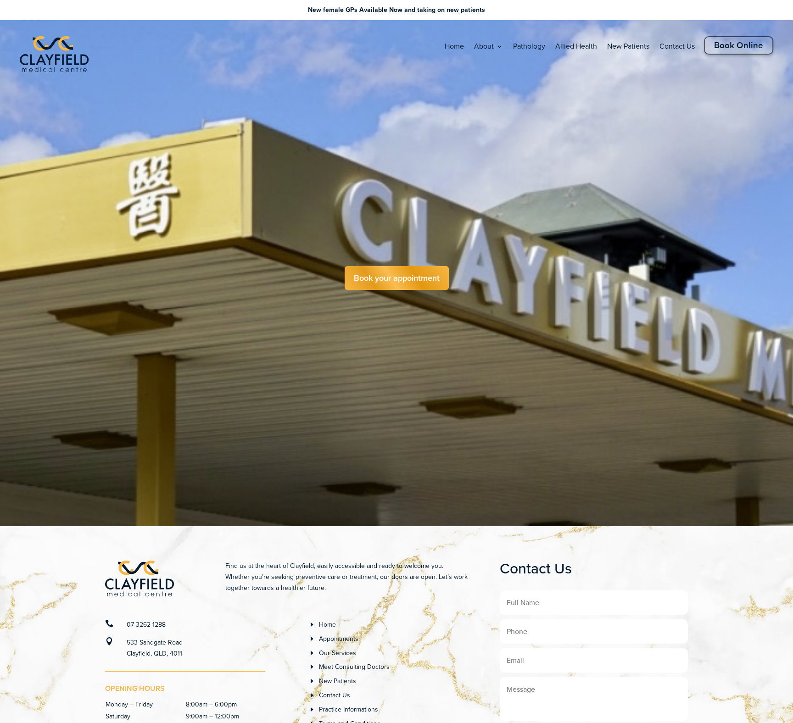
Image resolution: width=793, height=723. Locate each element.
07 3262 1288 (146, 624)
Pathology (529, 46)
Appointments (338, 639)
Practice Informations (348, 709)
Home (454, 46)
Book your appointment (397, 278)
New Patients (628, 46)
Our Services (337, 653)
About (484, 46)
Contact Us (677, 46)
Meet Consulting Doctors (354, 667)
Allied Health (576, 46)
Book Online (738, 45)
